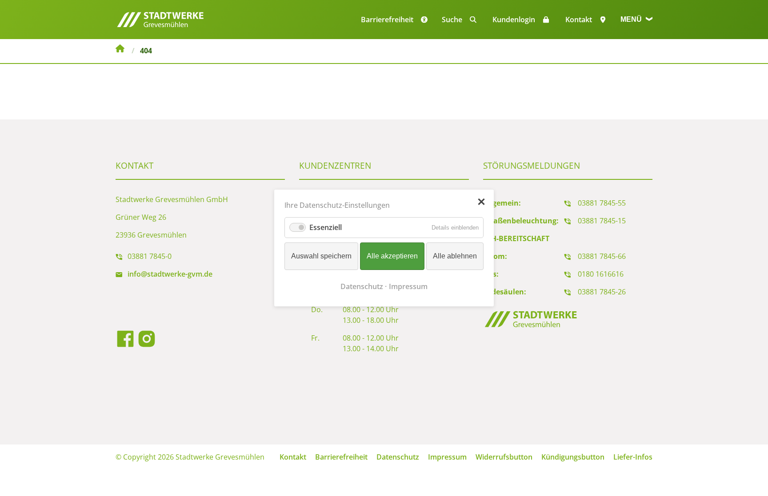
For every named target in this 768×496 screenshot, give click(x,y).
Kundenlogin (513, 19)
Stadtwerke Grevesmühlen (120, 49)
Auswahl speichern (321, 256)
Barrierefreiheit (341, 457)
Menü (632, 19)
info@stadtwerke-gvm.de (170, 274)
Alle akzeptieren (392, 256)
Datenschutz (397, 457)
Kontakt (578, 19)
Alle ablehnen (455, 256)
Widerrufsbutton (504, 457)
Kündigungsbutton (572, 457)
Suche (452, 19)
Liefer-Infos (632, 457)
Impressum (447, 457)
